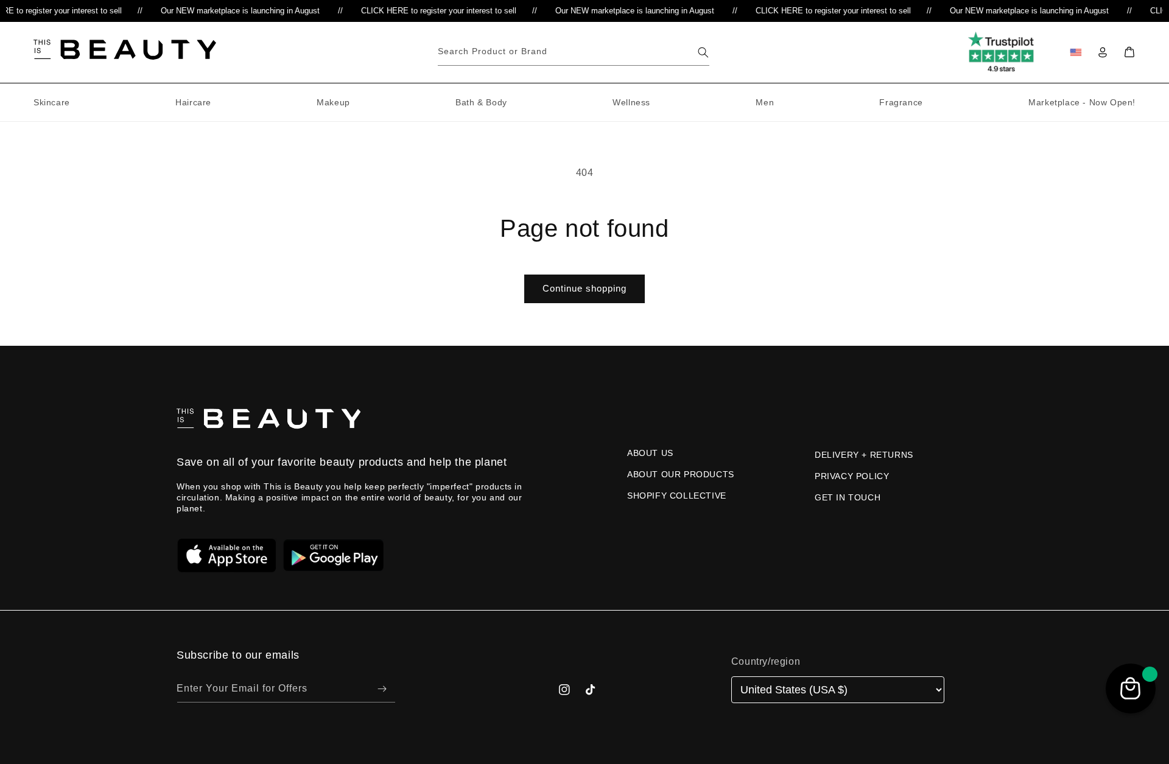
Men (765, 102)
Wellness (631, 102)
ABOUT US (650, 453)
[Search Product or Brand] (703, 52)
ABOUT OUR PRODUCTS (680, 474)
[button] (1129, 52)
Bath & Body (481, 102)
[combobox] (573, 52)
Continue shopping (584, 288)
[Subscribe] (381, 689)
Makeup (333, 102)
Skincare (51, 102)
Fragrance (900, 102)
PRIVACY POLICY (852, 476)
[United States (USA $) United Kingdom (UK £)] (837, 690)
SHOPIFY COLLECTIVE (676, 495)
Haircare (193, 102)
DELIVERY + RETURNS (864, 455)
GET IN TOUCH (847, 497)
